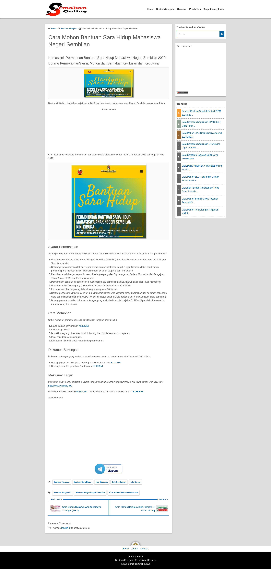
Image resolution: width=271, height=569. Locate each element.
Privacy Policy (135, 556)
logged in (66, 528)
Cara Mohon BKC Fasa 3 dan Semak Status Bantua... (200, 179)
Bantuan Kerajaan (165, 9)
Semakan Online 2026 (139, 564)
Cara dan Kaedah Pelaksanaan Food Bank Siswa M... (200, 190)
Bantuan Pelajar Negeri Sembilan (90, 493)
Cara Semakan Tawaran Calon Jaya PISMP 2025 (200, 157)
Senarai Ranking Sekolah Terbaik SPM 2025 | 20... (201, 113)
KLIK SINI (84, 326)
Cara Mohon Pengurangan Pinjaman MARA (200, 212)
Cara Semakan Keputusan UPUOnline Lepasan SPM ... (201, 146)
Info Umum (135, 482)
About (135, 548)
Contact (144, 548)
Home (150, 9)
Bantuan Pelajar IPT (62, 493)
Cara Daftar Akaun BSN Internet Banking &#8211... (202, 168)
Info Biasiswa (102, 482)
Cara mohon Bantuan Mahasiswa (123, 493)
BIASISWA (81, 391)
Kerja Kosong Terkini (214, 9)
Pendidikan (195, 9)
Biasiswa (181, 9)
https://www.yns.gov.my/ (60, 386)
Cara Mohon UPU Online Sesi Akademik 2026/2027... (202, 135)
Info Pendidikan (119, 482)
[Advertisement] (108, 131)
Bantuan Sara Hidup (82, 482)
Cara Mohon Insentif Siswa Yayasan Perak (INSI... (200, 201)
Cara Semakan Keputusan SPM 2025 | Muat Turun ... (201, 124)
